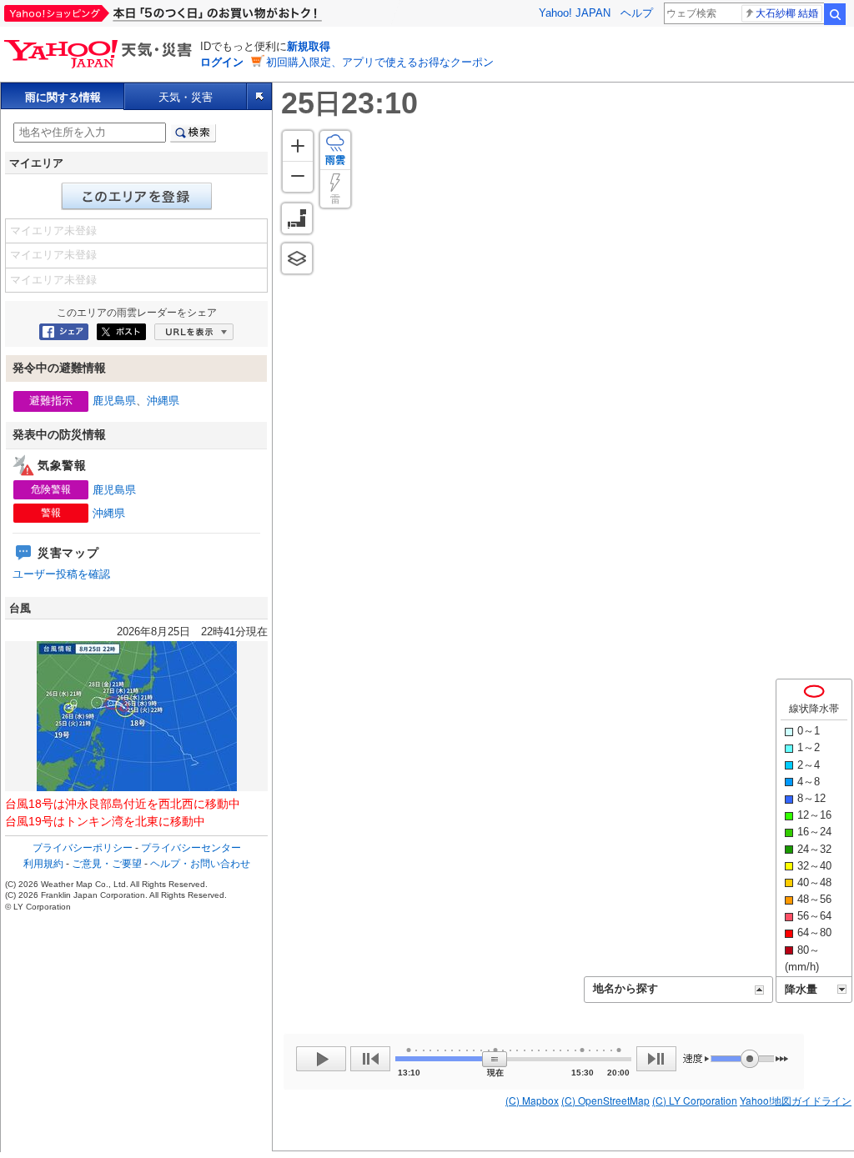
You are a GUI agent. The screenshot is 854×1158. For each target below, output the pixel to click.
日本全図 (297, 218)
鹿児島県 (114, 400)
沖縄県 (163, 400)
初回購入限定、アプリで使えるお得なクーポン (380, 62)
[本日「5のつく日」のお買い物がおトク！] (200, 13)
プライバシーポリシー (83, 848)
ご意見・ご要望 (107, 864)
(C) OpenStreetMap (605, 1100)
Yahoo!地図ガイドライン (795, 1100)
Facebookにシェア (63, 331)
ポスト (121, 331)
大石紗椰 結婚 (787, 13)
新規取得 (308, 46)
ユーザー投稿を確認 (61, 574)
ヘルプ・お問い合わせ (200, 864)
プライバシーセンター (191, 848)
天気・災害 (185, 97)
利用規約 (43, 864)
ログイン (222, 62)
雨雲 (335, 160)
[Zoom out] (298, 176)
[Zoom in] (298, 146)
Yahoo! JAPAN (574, 13)
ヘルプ (636, 13)
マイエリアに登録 (137, 196)
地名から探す (625, 988)
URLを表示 (194, 331)
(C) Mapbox (532, 1100)
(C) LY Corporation (694, 1100)
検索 (835, 14)
